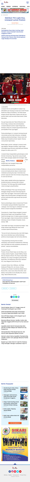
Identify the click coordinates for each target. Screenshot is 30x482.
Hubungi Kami (16, 475)
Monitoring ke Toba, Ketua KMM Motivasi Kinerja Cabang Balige (11, 389)
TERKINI (8, 6)
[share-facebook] (11, 297)
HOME (3, 6)
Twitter (18, 473)
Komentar (15, 300)
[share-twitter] (14, 297)
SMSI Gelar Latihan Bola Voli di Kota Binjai (11, 416)
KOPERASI (15, 6)
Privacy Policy (23, 475)
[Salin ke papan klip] (18, 297)
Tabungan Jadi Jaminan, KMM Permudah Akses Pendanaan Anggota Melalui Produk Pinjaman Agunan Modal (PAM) (11, 396)
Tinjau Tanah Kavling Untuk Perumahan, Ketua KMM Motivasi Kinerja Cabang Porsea (11, 403)
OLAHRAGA (12, 288)
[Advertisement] (15, 56)
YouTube (21, 473)
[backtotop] (15, 465)
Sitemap (5, 475)
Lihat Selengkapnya (14, 423)
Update (20, 160)
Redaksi (10, 475)
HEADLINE (5, 288)
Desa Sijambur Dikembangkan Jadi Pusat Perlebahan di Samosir (13, 282)
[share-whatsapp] (16, 297)
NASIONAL (22, 6)
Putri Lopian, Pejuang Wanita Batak (10, 409)
